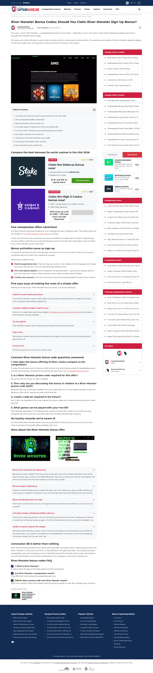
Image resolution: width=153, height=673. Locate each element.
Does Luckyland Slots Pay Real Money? (123, 331)
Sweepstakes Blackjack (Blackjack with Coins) (123, 112)
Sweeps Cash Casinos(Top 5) (119, 85)
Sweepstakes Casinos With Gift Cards (122, 74)
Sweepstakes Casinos (51, 9)
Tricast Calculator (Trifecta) (90, 631)
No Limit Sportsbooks (88, 621)
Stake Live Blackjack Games (23, 624)
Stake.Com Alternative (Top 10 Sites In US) (123, 250)
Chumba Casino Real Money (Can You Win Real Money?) (123, 320)
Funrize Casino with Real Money (25, 637)
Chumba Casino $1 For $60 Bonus (59, 634)
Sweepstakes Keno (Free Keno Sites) (122, 123)
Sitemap (117, 644)
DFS (117, 9)
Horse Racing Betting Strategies (92, 634)
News (69, 3)
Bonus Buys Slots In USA (55, 618)
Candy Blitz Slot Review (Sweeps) (121, 325)
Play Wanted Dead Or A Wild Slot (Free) (123, 239)
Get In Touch (118, 621)
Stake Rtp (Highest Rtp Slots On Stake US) (123, 336)
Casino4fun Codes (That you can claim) (123, 266)
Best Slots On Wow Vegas (22, 621)
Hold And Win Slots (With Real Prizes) (123, 206)
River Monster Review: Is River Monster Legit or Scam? (53, 16)
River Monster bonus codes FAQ (29, 145)
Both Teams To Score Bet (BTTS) (91, 637)
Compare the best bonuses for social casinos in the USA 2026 (40, 116)
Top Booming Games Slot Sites (120, 234)
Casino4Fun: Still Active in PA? (120, 80)
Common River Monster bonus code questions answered (39, 130)
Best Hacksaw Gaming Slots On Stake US (123, 228)
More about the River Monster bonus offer (32, 138)
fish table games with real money (62, 312)
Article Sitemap (119, 647)
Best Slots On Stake (20, 618)
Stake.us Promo (122, 187)
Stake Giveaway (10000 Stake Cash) (122, 271)
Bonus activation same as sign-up (29, 123)
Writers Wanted (119, 624)
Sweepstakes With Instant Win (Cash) (123, 63)
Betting (67, 9)
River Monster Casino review (38, 234)
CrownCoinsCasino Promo (123, 161)
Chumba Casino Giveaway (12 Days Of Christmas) (123, 277)
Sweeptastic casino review (78, 371)
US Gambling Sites (17, 14)
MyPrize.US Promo (123, 175)
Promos (83, 3)
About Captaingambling (123, 640)
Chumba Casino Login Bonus (119, 282)
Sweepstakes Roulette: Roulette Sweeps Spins (123, 134)
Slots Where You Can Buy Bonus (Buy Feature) (123, 303)
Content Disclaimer (121, 627)
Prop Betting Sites (87, 618)
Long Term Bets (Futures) (89, 627)
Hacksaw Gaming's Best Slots (24, 627)
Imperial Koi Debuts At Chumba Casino (123, 217)
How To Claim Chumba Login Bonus (60, 637)
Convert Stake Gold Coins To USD (59, 627)
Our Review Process (121, 634)
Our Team (117, 618)
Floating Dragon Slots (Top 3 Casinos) (122, 223)
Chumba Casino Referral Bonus (58, 624)
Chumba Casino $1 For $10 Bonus (59, 631)
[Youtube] (127, 3)
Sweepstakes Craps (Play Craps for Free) (123, 117)
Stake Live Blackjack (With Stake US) (122, 211)
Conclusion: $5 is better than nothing (30, 141)
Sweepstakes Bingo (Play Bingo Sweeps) (123, 106)
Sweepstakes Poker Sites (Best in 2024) (123, 128)
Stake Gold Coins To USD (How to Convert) (123, 308)
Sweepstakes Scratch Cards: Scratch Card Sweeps (123, 139)
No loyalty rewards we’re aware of (29, 134)
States (87, 9)
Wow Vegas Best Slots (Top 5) (23, 631)
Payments (107, 9)
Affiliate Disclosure (121, 631)
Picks (76, 3)
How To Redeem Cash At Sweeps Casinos (123, 297)
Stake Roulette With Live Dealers (25, 634)
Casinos (96, 9)
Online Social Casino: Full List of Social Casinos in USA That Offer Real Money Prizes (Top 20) (73, 14)
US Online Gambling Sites (32, 14)
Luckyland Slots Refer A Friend (58, 621)
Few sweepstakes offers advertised (29, 120)
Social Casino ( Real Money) (118, 69)
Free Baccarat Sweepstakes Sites (121, 100)
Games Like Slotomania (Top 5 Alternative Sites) (123, 245)
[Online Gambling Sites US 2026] (25, 9)
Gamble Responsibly (121, 637)
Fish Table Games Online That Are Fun (123, 145)
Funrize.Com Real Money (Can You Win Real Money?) (123, 314)
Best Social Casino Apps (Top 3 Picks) (122, 58)
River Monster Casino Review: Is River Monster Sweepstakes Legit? (28, 595)
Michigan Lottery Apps (88, 624)
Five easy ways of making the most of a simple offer (37, 127)
